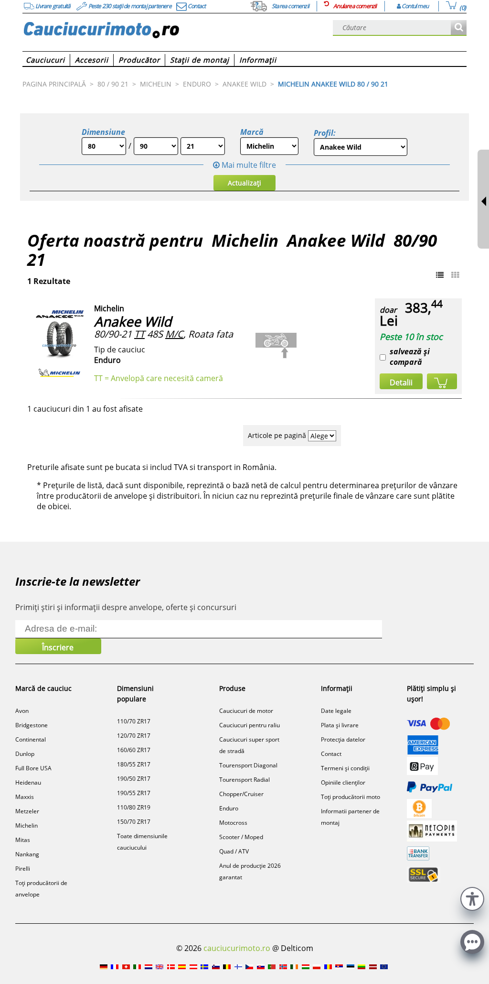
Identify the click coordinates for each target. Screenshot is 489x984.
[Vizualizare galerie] (455, 275)
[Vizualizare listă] (439, 275)
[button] (472, 897)
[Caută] (459, 28)
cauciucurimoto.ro (236, 948)
